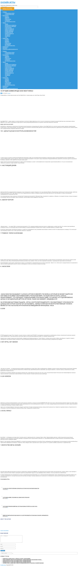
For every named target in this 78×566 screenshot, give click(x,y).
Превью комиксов (9, 33)
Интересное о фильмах (10, 26)
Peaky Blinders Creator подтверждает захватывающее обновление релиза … (22, 559)
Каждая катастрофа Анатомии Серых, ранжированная (17, 560)
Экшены (7, 16)
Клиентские (5, 38)
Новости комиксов (9, 28)
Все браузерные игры (10, 21)
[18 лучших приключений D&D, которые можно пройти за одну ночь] (6, 505)
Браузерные (6, 15)
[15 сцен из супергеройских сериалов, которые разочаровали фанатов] (6, 487)
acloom (1, 530)
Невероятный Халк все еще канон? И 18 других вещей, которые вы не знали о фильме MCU (25, 515)
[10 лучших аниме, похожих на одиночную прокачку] (6, 496)
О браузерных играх (9, 13)
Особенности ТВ (9, 32)
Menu (1, 9)
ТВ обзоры (7, 36)
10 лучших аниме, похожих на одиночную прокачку (16, 497)
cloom (9, 93)
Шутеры (7, 40)
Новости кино (8, 27)
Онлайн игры (7, 2)
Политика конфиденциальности (10, 49)
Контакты (5, 48)
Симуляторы (8, 19)
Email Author (6, 530)
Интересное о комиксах (10, 25)
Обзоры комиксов (9, 30)
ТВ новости (7, 34)
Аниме (6, 24)
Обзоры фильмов (9, 31)
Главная (5, 12)
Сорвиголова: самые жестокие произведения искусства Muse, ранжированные (23, 563)
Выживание (8, 44)
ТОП (6, 37)
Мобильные (5, 46)
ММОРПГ (7, 18)
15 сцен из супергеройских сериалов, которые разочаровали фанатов (21, 488)
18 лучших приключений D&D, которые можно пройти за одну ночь (20, 506)
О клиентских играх (9, 14)
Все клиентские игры (10, 45)
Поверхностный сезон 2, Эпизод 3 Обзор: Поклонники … (17, 558)
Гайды (4, 22)
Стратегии (7, 20)
